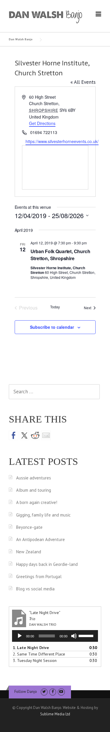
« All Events (83, 82)
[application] (55, 636)
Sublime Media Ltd (55, 714)
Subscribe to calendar (52, 327)
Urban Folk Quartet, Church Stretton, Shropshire (60, 255)
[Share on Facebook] (13, 435)
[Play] (20, 636)
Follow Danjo (25, 691)
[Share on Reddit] (35, 435)
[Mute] (74, 636)
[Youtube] (61, 691)
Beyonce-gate (29, 527)
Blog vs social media (35, 589)
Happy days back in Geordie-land (47, 564)
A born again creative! (36, 502)
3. (35, 660)
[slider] (87, 635)
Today (55, 307)
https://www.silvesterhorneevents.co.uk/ (62, 141)
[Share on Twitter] (24, 435)
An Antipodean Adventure (40, 539)
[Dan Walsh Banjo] (46, 16)
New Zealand (28, 551)
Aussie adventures (33, 478)
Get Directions (42, 123)
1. (31, 647)
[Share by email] (46, 435)
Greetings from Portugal (39, 576)
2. (39, 654)
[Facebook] (52, 691)
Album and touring (33, 490)
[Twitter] (44, 691)
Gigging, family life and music (43, 515)
